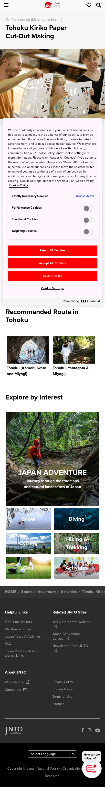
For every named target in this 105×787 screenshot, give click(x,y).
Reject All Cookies (52, 250)
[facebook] (82, 731)
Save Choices (52, 275)
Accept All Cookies (52, 263)
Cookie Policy (18, 185)
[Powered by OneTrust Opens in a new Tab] (81, 302)
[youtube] (97, 731)
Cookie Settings (52, 288)
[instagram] (90, 731)
